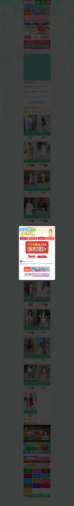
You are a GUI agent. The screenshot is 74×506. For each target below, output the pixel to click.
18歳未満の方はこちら (28, 261)
